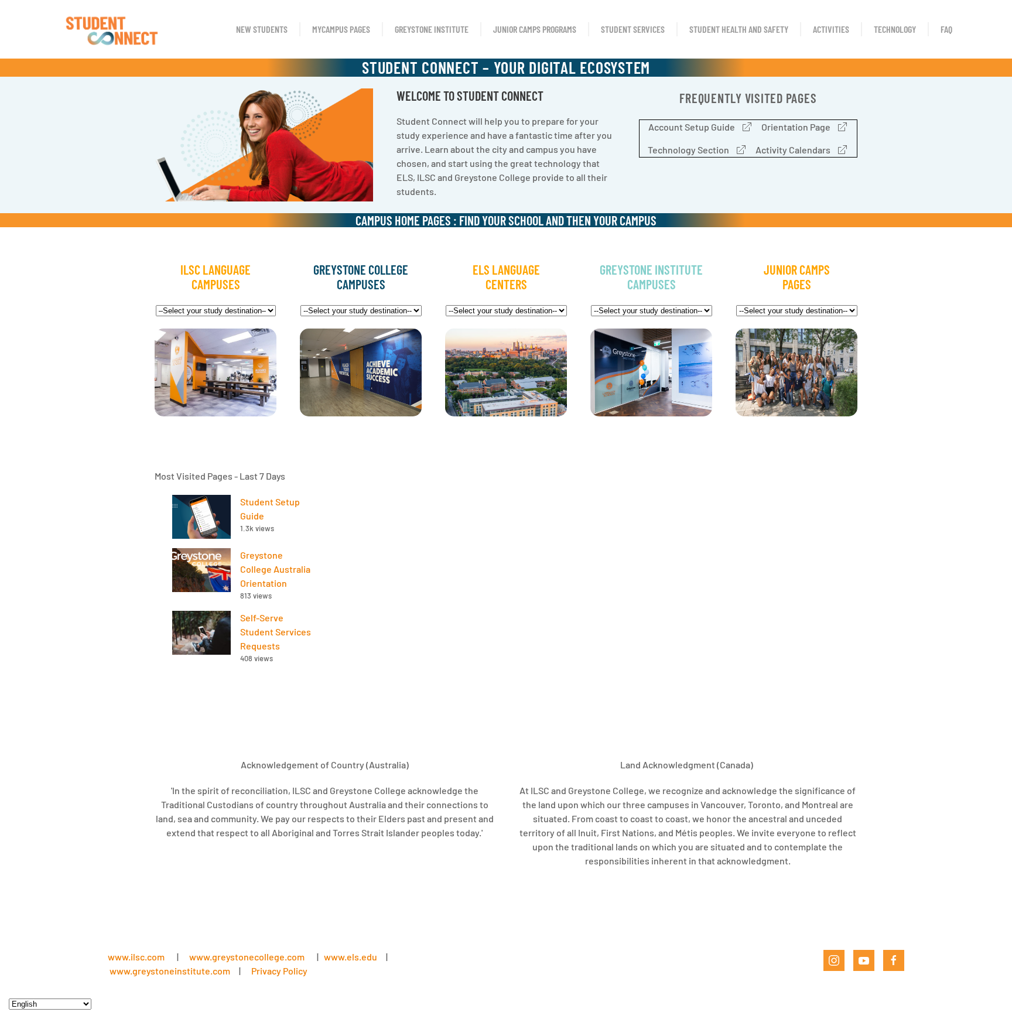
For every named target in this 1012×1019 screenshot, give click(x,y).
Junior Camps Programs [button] (534, 29)
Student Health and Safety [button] (738, 29)
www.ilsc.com (136, 956)
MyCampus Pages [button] (341, 29)
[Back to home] (110, 29)
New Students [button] (262, 29)
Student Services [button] (633, 29)
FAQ (946, 29)
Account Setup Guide (691, 126)
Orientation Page (795, 126)
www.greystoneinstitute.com (170, 970)
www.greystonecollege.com (247, 956)
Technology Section (688, 149)
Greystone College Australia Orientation (275, 569)
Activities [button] (831, 29)
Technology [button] (895, 29)
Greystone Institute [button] (432, 29)
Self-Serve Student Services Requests (275, 631)
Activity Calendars (792, 149)
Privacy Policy (279, 970)
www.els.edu (349, 956)
